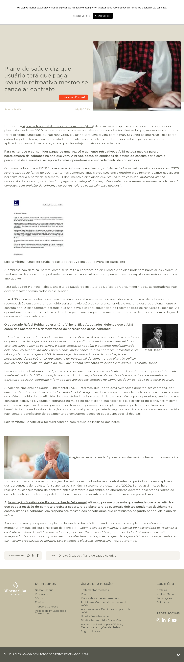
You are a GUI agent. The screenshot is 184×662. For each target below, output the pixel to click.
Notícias (162, 590)
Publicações (164, 598)
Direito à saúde (69, 555)
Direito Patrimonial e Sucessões (101, 620)
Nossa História (44, 590)
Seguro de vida (90, 631)
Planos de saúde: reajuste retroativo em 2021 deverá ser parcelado (75, 261)
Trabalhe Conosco (46, 606)
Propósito (41, 594)
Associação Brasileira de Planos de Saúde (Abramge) (47, 502)
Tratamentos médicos (95, 590)
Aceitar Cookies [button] (103, 16)
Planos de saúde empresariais (100, 598)
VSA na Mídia (165, 594)
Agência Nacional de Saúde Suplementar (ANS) (58, 126)
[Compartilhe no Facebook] (38, 555)
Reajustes (87, 594)
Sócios (39, 598)
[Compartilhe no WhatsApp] (28, 555)
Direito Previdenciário (95, 616)
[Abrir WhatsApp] (177, 655)
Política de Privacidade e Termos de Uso (51, 612)
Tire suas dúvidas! (73, 97)
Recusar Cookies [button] (81, 16)
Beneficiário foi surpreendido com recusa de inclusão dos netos (73, 421)
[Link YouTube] (174, 620)
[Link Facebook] (169, 620)
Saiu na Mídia (12, 109)
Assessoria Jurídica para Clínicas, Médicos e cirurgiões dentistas (102, 626)
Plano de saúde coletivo (99, 555)
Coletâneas (164, 602)
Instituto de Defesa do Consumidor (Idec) (116, 286)
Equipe (39, 602)
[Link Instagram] (158, 620)
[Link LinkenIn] (164, 620)
